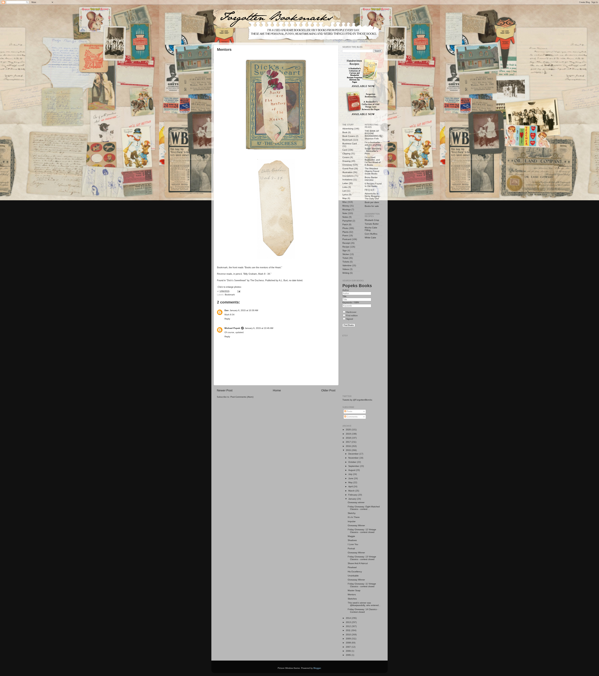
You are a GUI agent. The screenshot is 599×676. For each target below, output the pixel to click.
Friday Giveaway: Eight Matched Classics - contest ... (364, 507)
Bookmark (230, 294)
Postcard (346, 239)
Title (344, 296)
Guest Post (347, 168)
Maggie (351, 536)
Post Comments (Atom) (241, 397)
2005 (348, 655)
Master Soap (354, 590)
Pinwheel (352, 567)
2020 (348, 429)
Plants (345, 232)
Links (345, 187)
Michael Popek (232, 328)
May (350, 482)
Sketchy (352, 513)
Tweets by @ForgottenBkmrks (357, 400)
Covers (345, 157)
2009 (348, 639)
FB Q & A (369, 190)
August (352, 470)
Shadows (352, 540)
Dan (226, 310)
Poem (345, 235)
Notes (345, 217)
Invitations (347, 179)
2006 (348, 651)
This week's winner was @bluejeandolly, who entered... (364, 604)
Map (344, 198)
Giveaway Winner (356, 525)
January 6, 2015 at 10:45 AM (259, 328)
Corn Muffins (371, 234)
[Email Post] (238, 291)
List (344, 191)
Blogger (317, 668)
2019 (348, 434)
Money (345, 206)
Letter (345, 183)
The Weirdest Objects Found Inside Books (372, 171)
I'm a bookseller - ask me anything (373, 143)
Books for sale (372, 206)
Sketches (352, 599)
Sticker (345, 254)
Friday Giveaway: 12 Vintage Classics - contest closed (362, 530)
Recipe (345, 247)
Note (344, 213)
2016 (348, 446)
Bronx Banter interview (371, 178)
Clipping (346, 153)
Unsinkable (353, 576)
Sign (344, 250)
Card (344, 150)
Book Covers (348, 136)
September (354, 466)
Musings (346, 209)
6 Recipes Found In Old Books (373, 185)
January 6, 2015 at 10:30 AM (244, 310)
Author (345, 290)
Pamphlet (347, 221)
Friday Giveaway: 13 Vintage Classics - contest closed (362, 558)
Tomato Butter (372, 224)
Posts (349, 411)
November (353, 458)
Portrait (351, 548)
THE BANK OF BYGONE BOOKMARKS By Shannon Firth (373, 135)
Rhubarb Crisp (372, 220)
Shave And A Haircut (358, 563)
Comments (352, 417)
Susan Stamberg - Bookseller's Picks (373, 151)
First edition (352, 315)
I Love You (353, 544)
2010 (348, 634)
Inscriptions (348, 176)
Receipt (346, 243)
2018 (348, 438)
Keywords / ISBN (350, 302)
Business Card (349, 143)
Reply (227, 319)
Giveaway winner (356, 502)
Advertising (347, 129)
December (353, 454)
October (352, 462)
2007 (348, 647)
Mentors (352, 594)
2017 (348, 442)
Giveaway (347, 165)
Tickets (345, 262)
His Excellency (355, 571)
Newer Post (224, 390)
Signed (349, 319)
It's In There (354, 517)
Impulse (352, 521)
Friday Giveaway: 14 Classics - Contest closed (363, 610)
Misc (344, 202)
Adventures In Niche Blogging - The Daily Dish (373, 196)
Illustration (347, 172)
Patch (345, 224)
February (353, 495)
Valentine (346, 265)
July (350, 474)
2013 (348, 622)
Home (277, 390)
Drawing (346, 161)
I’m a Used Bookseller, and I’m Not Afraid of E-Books (372, 161)
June (351, 478)
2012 (348, 626)
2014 (348, 618)
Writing (345, 273)
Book (344, 132)
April (350, 486)
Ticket (345, 258)
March (351, 491)
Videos (345, 269)
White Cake (370, 237)
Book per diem (372, 202)
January (352, 499)
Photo (345, 228)
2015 (348, 450)
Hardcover (351, 312)
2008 (348, 643)
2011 (348, 630)
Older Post (328, 390)
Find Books (349, 325)
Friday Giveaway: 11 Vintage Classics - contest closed (362, 585)
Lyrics (345, 194)
